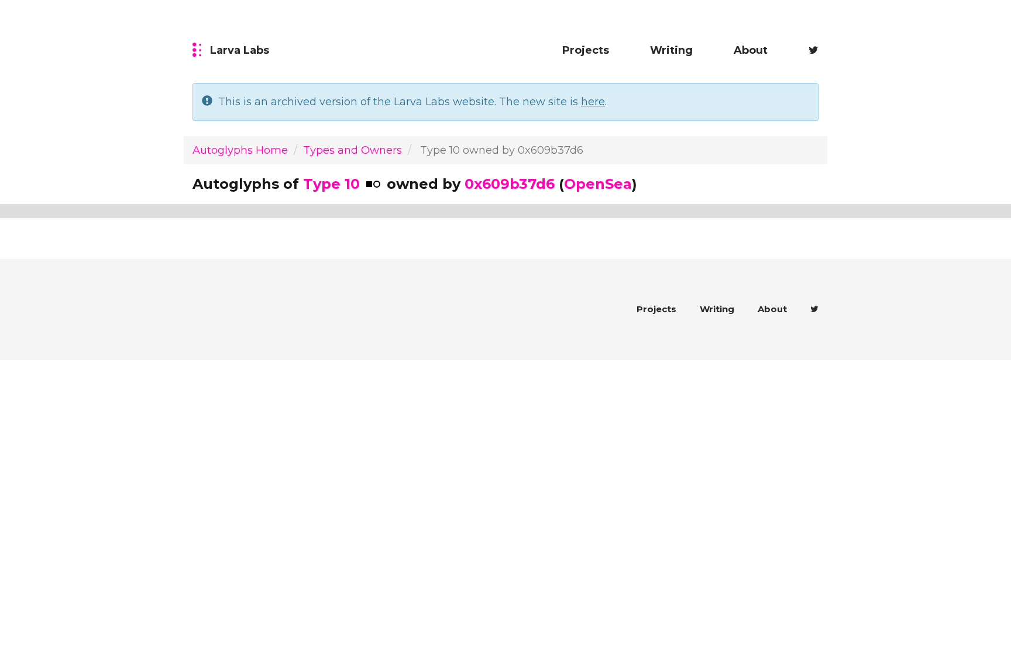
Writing (671, 50)
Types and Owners (352, 150)
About (751, 50)
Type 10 (331, 183)
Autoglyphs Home (240, 150)
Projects (585, 50)
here (593, 101)
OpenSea (598, 183)
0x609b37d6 (510, 183)
